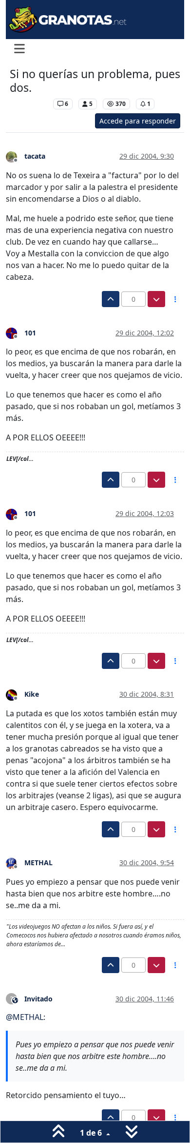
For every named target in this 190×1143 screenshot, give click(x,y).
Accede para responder (137, 120)
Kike (31, 694)
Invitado (38, 998)
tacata (34, 156)
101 (30, 332)
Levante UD (29, 104)
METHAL (38, 862)
